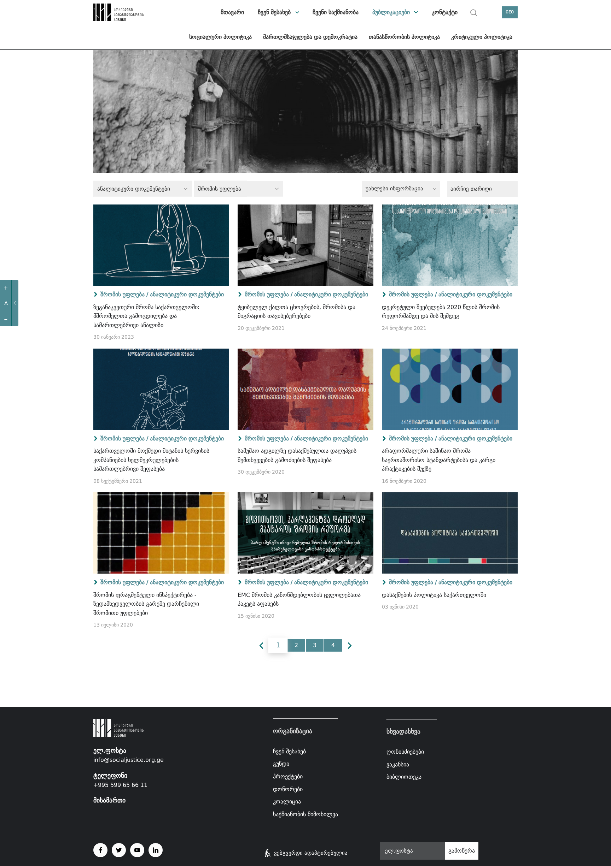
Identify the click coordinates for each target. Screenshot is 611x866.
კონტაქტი (445, 12)
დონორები (288, 788)
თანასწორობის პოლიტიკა (404, 37)
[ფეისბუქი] (100, 850)
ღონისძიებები (405, 751)
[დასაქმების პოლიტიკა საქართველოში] (450, 533)
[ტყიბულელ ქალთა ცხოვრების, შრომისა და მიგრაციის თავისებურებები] (305, 245)
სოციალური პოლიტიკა (220, 37)
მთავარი (232, 12)
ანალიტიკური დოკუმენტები (187, 294)
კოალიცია (287, 801)
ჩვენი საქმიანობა (336, 12)
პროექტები (288, 776)
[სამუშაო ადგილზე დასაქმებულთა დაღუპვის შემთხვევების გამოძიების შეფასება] (305, 389)
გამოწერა (461, 850)
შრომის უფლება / (124, 294)
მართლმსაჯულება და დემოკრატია (310, 37)
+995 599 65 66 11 (120, 785)
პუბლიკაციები (391, 12)
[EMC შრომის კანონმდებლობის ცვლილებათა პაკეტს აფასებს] (305, 533)
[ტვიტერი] (119, 850)
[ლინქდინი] (156, 850)
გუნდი (281, 763)
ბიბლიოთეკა (403, 776)
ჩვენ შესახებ (274, 12)
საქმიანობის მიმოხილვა (305, 814)
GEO (510, 12)
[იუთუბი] (137, 850)
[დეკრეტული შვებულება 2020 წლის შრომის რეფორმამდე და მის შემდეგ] (450, 245)
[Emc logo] (118, 12)
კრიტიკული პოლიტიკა (481, 37)
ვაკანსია (397, 764)
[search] (474, 12)
